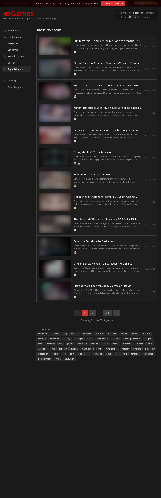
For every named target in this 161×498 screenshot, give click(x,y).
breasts (135, 333)
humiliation (128, 343)
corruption (54, 338)
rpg (64, 353)
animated (87, 333)
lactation (63, 348)
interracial (42, 348)
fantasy (116, 338)
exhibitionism (102, 338)
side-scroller (83, 353)
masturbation (88, 348)
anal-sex (74, 333)
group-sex (82, 343)
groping (70, 343)
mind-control (111, 348)
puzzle (55, 353)
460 (107, 313)
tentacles (135, 353)
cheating (42, 338)
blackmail (112, 333)
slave (108, 353)
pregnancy (150, 348)
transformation (44, 359)
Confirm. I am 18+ (113, 3)
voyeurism (69, 359)
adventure (42, 333)
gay (60, 343)
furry (40, 343)
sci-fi (72, 353)
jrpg (53, 348)
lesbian (74, 348)
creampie (79, 338)
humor (140, 343)
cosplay (67, 338)
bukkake (146, 333)
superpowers (121, 353)
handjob (94, 343)
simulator (98, 353)
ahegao (54, 333)
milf (99, 348)
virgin (58, 359)
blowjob (124, 333)
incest (149, 343)
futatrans (51, 343)
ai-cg (64, 333)
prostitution (43, 353)
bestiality (99, 333)
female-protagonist (132, 338)
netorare (137, 348)
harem (105, 343)
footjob (148, 338)
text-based (148, 353)
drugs (89, 338)
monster (125, 348)
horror (115, 343)
